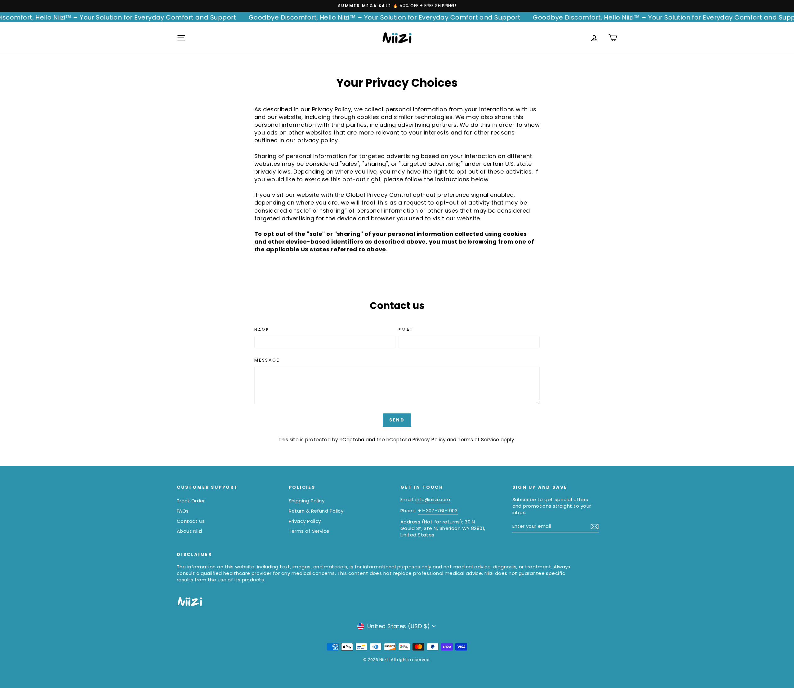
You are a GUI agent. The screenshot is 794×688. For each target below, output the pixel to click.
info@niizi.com (432, 499)
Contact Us (191, 521)
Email (406, 330)
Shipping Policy (307, 500)
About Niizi (189, 531)
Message (267, 360)
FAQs (183, 511)
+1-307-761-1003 (438, 510)
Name (261, 330)
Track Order (191, 500)
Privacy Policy (429, 439)
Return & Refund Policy (316, 511)
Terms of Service (478, 439)
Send (397, 420)
